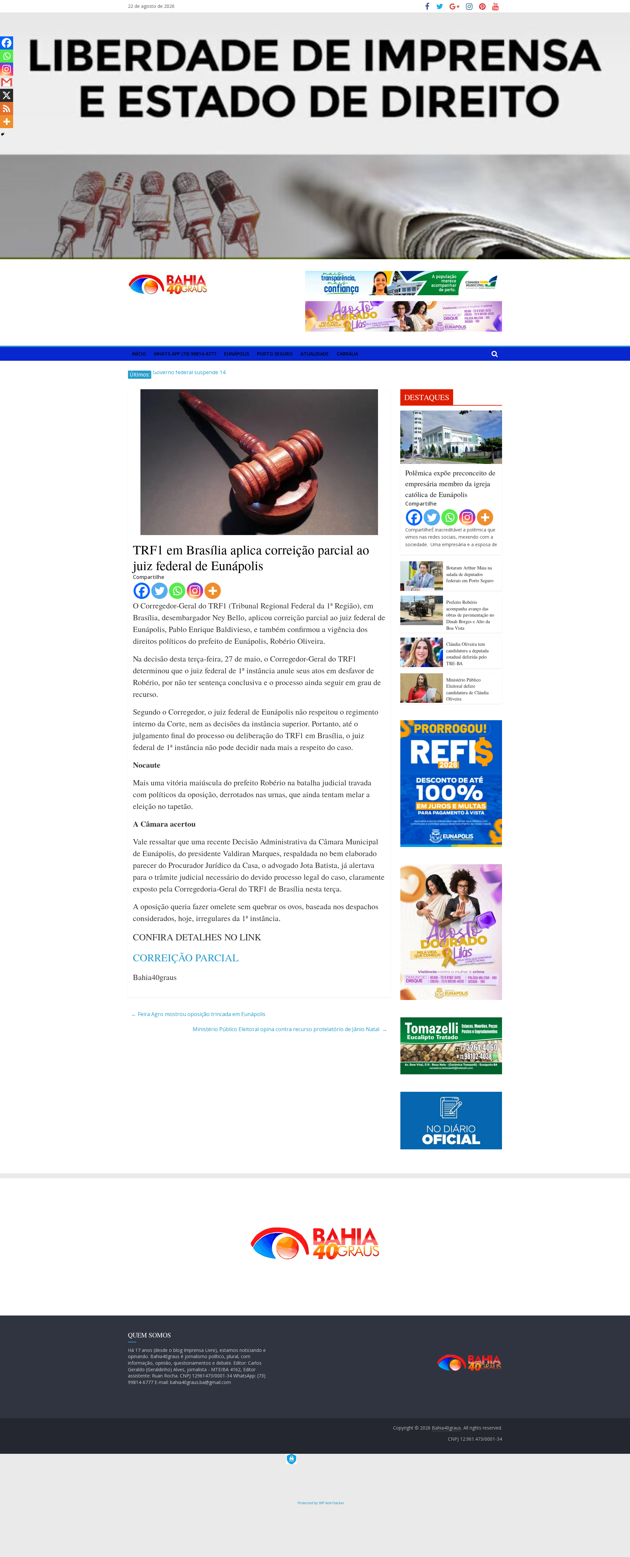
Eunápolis (236, 354)
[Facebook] (142, 591)
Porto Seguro (275, 354)
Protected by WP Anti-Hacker (320, 1503)
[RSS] (6, 108)
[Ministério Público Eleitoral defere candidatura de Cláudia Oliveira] (421, 677)
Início (139, 354)
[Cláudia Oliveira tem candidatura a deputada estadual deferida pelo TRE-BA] (421, 641)
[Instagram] (195, 591)
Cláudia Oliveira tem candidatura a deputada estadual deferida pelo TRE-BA (467, 653)
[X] (6, 95)
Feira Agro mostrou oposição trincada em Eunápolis (198, 1014)
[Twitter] (159, 591)
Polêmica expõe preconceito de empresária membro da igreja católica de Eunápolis (450, 483)
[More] (212, 591)
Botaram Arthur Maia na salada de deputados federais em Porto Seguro (470, 574)
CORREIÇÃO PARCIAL (186, 957)
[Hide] (2, 134)
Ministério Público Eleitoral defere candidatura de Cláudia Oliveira (467, 689)
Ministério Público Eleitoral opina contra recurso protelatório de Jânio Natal (290, 1029)
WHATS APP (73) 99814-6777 (185, 354)
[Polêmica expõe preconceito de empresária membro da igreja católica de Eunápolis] (451, 414)
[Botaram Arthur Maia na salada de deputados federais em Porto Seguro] (421, 565)
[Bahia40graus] (315, 16)
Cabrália (347, 354)
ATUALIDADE (315, 354)
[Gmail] (6, 82)
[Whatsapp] (177, 591)
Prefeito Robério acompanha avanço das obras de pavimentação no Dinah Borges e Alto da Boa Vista (470, 615)
